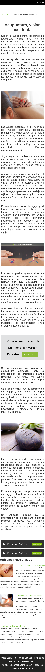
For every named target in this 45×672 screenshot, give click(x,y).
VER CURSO (30, 354)
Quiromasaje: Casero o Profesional (29, 595)
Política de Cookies (23, 658)
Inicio (2, 15)
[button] (38, 2)
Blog (9, 15)
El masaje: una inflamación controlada (30, 565)
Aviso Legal (6, 658)
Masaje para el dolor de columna (12, 626)
